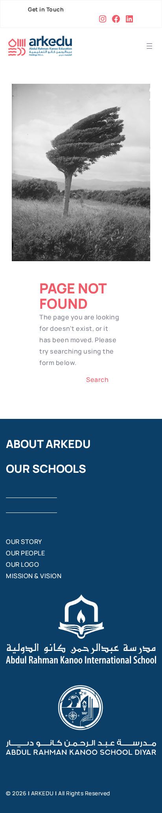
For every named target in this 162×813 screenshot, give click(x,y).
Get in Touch (46, 9)
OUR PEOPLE (25, 553)
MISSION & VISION (33, 575)
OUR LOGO (22, 564)
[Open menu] (149, 46)
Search (97, 379)
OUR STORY (24, 541)
